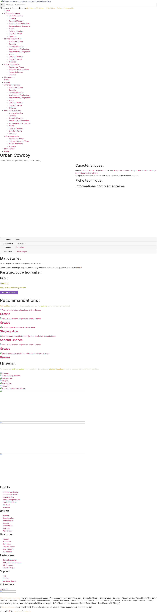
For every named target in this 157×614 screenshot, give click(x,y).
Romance (12, 36)
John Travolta (142, 170)
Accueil (7, 11)
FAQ (79, 267)
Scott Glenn (93, 173)
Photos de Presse (16, 72)
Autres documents (11, 64)
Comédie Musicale (16, 21)
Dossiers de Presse (16, 67)
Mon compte (9, 77)
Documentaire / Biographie (19, 26)
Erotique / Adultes (16, 31)
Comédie (12, 18)
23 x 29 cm (20, 247)
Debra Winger (130, 170)
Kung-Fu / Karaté (15, 34)
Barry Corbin (119, 170)
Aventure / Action (16, 16)
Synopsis (12, 75)
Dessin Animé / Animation (19, 23)
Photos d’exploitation (12, 39)
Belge (59, 8)
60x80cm (40, 8)
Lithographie (69, 8)
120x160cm (50, 8)
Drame (11, 29)
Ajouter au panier (9, 292)
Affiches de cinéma (12, 13)
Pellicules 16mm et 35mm (19, 69)
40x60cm (30, 8)
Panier (6, 80)
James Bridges (21, 252)
